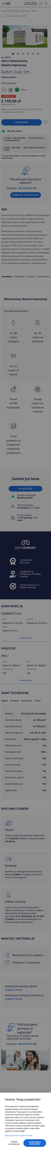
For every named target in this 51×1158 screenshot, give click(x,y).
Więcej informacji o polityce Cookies (19, 1135)
